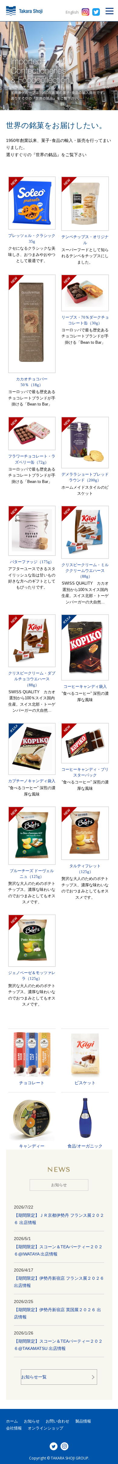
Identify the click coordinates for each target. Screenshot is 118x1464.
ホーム (12, 1421)
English (72, 12)
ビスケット (85, 1082)
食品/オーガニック (85, 1146)
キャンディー (31, 1146)
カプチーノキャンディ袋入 (31, 781)
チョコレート (31, 1082)
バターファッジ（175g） (32, 562)
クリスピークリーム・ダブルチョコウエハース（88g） (31, 679)
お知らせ (32, 1421)
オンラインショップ (45, 1428)
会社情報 (14, 1428)
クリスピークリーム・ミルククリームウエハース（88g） (85, 571)
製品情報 (83, 1421)
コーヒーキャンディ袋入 (85, 686)
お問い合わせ (57, 1421)
